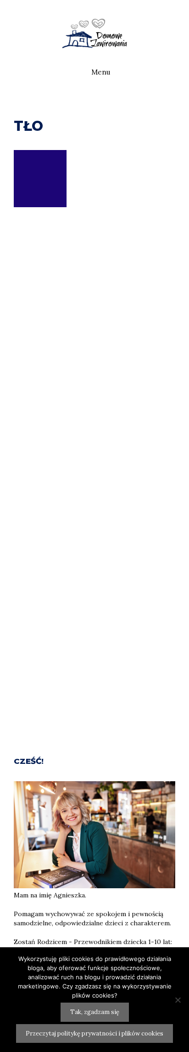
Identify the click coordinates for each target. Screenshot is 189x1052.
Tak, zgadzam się (94, 1012)
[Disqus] (94, 382)
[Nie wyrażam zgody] (177, 999)
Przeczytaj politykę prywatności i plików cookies (94, 1033)
